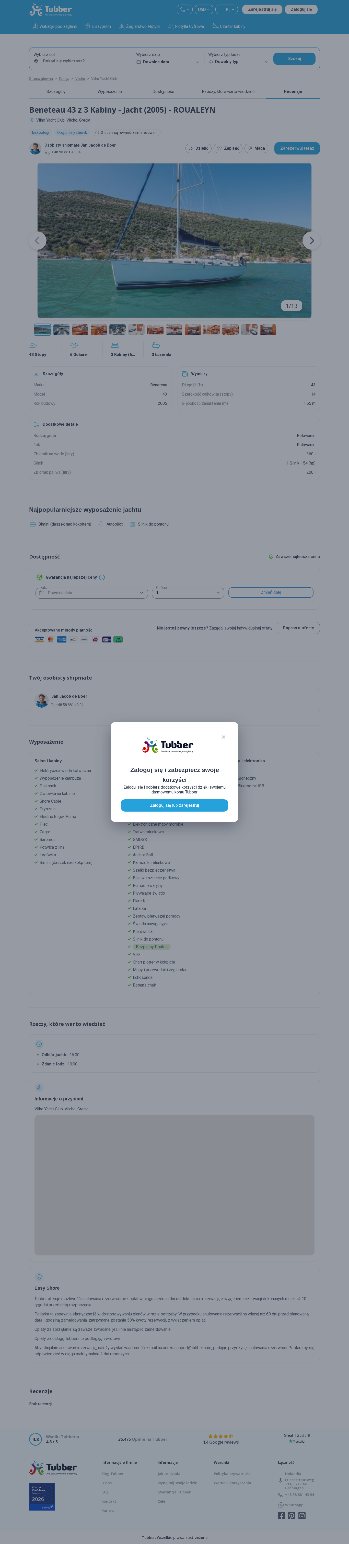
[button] (223, 737)
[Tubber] (167, 750)
